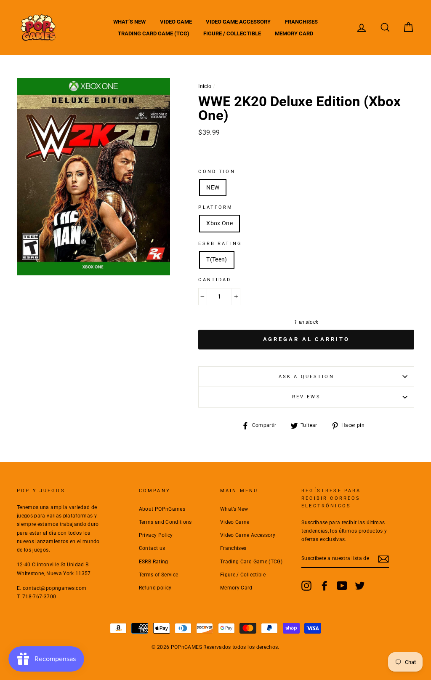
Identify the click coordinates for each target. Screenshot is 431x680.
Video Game (176, 22)
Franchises (301, 22)
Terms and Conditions (165, 522)
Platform (215, 207)
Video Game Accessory (238, 22)
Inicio (204, 86)
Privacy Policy (156, 535)
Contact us (152, 548)
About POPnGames (162, 509)
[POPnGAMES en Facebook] (324, 586)
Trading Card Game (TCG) (153, 33)
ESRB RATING (220, 243)
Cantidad (214, 280)
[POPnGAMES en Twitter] (360, 586)
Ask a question (306, 376)
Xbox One (219, 223)
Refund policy (155, 588)
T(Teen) (216, 259)
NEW (212, 187)
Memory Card (294, 33)
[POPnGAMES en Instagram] (306, 586)
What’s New (129, 22)
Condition (216, 171)
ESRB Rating (153, 562)
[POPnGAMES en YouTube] (342, 586)
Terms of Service (158, 575)
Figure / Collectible (232, 33)
